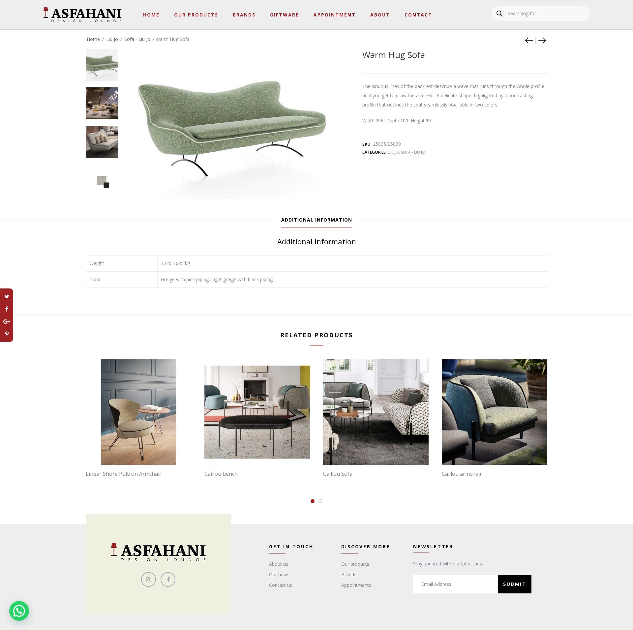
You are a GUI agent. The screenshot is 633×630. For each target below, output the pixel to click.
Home (151, 15)
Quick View (141, 451)
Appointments (356, 585)
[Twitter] (7, 296)
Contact (418, 15)
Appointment (335, 15)
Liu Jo (112, 39)
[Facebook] (7, 309)
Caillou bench (221, 473)
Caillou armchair (462, 473)
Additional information (316, 220)
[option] (102, 61)
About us (278, 564)
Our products (355, 564)
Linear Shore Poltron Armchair (124, 473)
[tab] (316, 219)
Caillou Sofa (337, 473)
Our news (279, 574)
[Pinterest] (7, 334)
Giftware (284, 15)
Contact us (280, 585)
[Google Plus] (7, 321)
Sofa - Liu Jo (137, 39)
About (380, 15)
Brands (244, 15)
